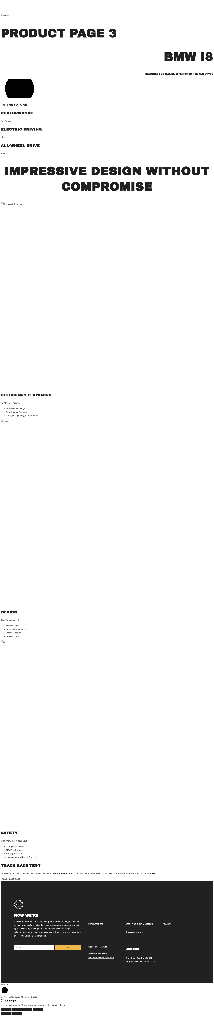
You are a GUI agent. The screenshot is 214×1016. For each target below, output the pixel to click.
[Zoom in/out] (38, 1009)
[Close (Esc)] (6, 1009)
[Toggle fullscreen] (27, 1009)
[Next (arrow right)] (17, 1013)
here (153, 873)
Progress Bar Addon (64, 873)
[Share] (17, 1009)
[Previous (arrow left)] (6, 1013)
